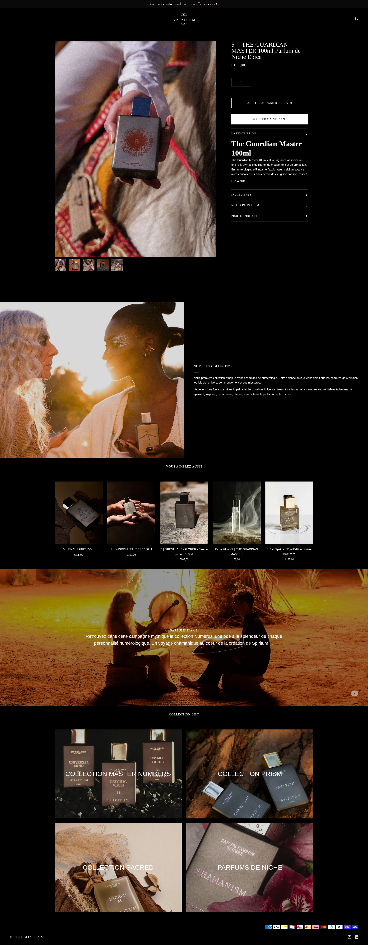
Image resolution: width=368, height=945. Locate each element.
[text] (184, 4)
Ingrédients (241, 194)
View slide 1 (354, 693)
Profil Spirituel (244, 216)
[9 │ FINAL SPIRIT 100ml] (79, 513)
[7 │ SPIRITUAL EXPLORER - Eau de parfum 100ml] (184, 513)
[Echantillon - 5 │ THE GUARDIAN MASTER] (237, 513)
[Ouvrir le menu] (15, 18)
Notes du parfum (245, 205)
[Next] (325, 512)
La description (243, 133)
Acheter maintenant (269, 119)
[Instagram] (349, 937)
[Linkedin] (356, 937)
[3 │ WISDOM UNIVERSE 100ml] (131, 513)
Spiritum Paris (24, 937)
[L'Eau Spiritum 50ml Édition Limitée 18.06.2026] (289, 513)
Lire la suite (238, 181)
